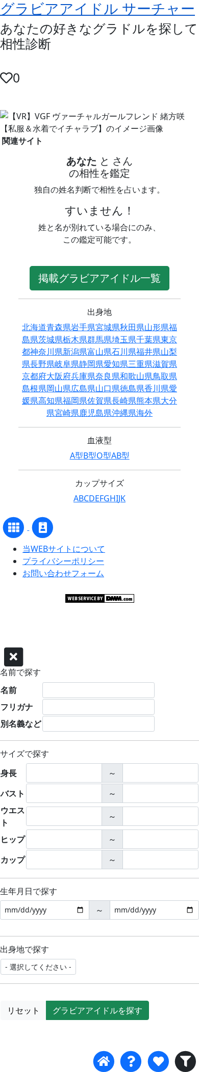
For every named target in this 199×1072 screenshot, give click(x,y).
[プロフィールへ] (42, 526)
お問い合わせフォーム (63, 573)
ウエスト (13, 816)
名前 (9, 689)
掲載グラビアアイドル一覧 (99, 278)
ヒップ (13, 839)
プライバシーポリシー (63, 561)
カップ (13, 859)
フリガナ (17, 706)
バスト (13, 793)
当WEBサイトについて (63, 548)
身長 (9, 773)
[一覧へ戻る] (14, 526)
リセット (23, 1010)
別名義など (21, 723)
